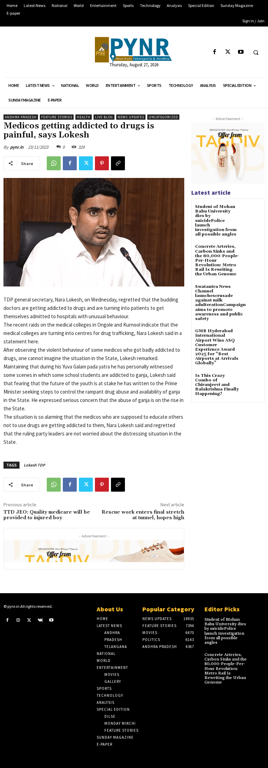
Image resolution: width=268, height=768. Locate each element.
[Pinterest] (102, 163)
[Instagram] (18, 620)
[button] (256, 52)
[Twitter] (227, 52)
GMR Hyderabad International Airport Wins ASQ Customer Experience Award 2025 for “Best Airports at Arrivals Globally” (216, 347)
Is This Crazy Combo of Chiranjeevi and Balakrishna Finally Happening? (217, 385)
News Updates (131, 117)
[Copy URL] (118, 163)
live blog (104, 117)
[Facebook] (214, 52)
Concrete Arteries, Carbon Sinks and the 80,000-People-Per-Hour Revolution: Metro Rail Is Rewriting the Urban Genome (225, 668)
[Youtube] (240, 52)
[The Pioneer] (134, 49)
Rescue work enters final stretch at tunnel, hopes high (143, 515)
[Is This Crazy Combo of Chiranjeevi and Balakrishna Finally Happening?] (252, 381)
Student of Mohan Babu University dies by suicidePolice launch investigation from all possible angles (216, 220)
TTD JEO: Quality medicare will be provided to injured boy (46, 515)
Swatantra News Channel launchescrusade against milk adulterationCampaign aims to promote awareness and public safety (220, 302)
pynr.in (16, 147)
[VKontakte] (40, 620)
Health (83, 117)
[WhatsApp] (54, 163)
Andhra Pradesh (21, 117)
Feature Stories (56, 117)
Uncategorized (163, 117)
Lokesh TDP (34, 465)
